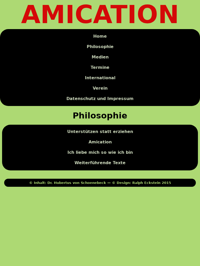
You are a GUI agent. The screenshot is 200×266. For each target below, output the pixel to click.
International (100, 77)
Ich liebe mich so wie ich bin (100, 152)
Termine (100, 67)
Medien (100, 57)
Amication (100, 142)
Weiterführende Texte (100, 163)
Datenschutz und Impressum (100, 98)
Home (100, 36)
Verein (100, 88)
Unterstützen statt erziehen (100, 131)
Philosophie (100, 46)
